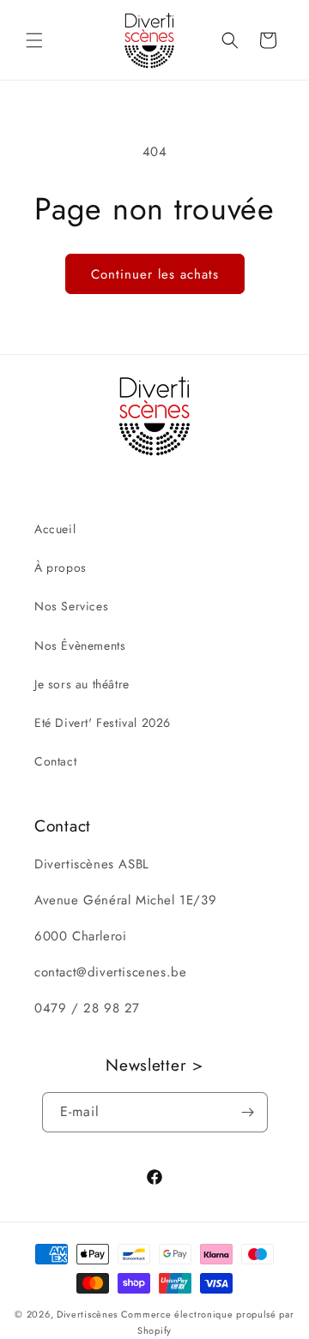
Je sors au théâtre (82, 684)
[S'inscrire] (248, 1112)
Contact (55, 761)
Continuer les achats (155, 274)
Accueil (55, 528)
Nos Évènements (79, 645)
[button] (34, 40)
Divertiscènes (87, 1314)
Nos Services (71, 606)
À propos (60, 567)
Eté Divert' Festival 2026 (102, 722)
